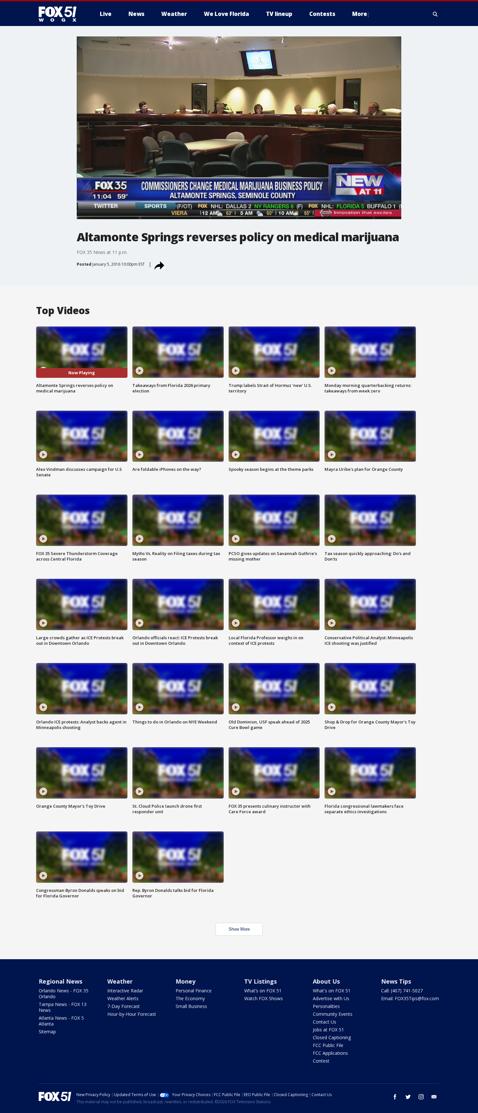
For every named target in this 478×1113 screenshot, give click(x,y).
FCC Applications (330, 1053)
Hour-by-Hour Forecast (131, 1014)
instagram (421, 1097)
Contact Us (324, 1022)
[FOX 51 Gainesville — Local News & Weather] (60, 14)
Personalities (326, 1006)
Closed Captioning (332, 1037)
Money (185, 981)
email (434, 1097)
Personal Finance (194, 990)
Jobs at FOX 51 (328, 1030)
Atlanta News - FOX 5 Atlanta (61, 1021)
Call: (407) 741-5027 (402, 990)
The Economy (190, 998)
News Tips (396, 981)
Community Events (332, 1014)
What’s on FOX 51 (263, 990)
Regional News (60, 981)
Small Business (191, 1006)
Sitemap (47, 1031)
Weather (120, 981)
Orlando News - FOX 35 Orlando (63, 993)
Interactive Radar (125, 990)
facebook (395, 1097)
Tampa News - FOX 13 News (62, 1007)
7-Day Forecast (123, 1006)
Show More (239, 929)
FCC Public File (328, 1045)
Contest (321, 1061)
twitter (408, 1097)
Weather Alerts (123, 998)
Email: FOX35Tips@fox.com (410, 998)
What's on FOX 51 (332, 990)
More (359, 14)
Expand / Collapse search (435, 14)
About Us (326, 981)
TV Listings (260, 981)
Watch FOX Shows (263, 998)
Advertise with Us (331, 998)
